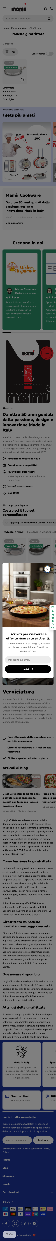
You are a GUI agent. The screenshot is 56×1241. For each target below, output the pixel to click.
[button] (52, 617)
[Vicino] (47, 569)
